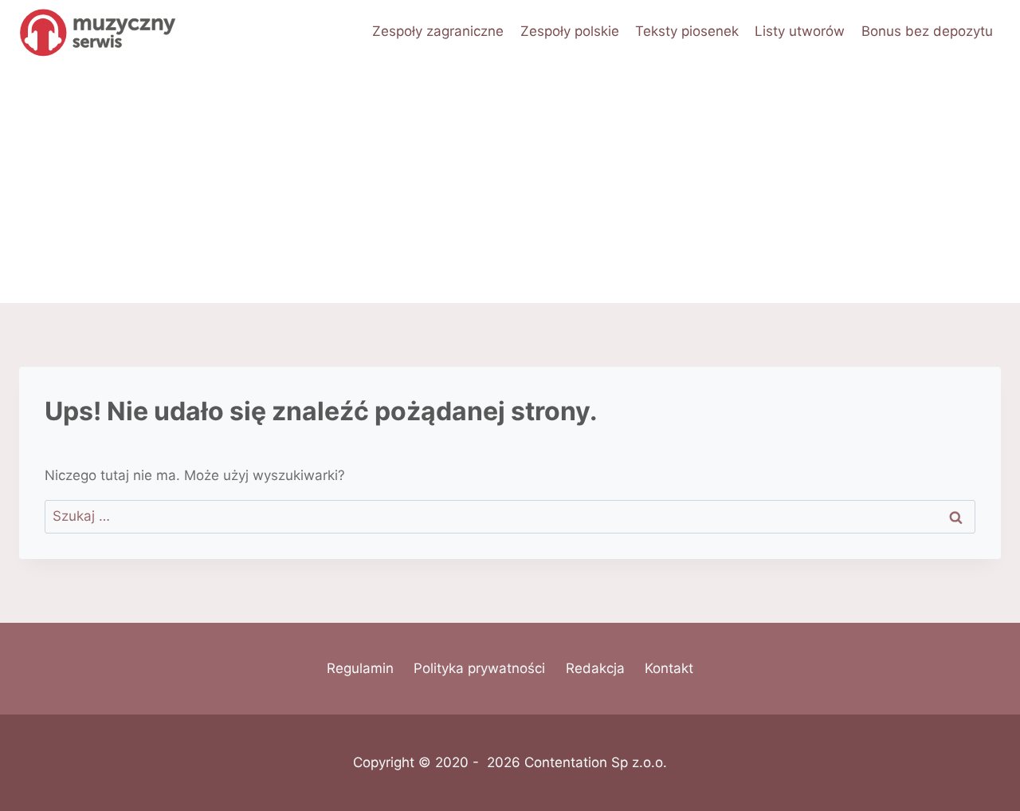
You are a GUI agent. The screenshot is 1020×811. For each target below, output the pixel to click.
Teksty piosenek (687, 31)
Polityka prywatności (479, 668)
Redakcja (595, 668)
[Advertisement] (510, 183)
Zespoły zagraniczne (438, 31)
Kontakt (669, 668)
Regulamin (360, 668)
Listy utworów (800, 31)
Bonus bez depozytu (927, 31)
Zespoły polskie (569, 31)
